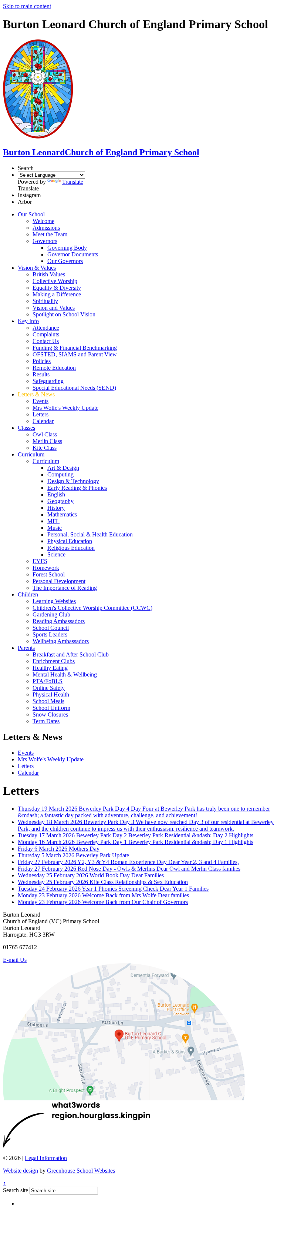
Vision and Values (54, 308)
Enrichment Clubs (54, 661)
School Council (51, 628)
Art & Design (63, 468)
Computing (60, 474)
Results (41, 374)
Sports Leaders (50, 634)
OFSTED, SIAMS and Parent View (75, 354)
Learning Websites (54, 601)
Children (28, 594)
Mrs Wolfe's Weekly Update (65, 408)
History (56, 508)
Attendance (46, 328)
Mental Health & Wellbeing (65, 674)
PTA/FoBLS (47, 681)
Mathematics (62, 514)
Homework (46, 568)
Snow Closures (50, 714)
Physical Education (69, 541)
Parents (26, 648)
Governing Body (67, 248)
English (56, 494)
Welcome (43, 221)
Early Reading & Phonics (77, 488)
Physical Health (51, 694)
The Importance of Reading (65, 588)
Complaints (46, 334)
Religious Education (71, 548)
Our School (31, 214)
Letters (40, 414)
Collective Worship (55, 281)
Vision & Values (37, 268)
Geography (60, 501)
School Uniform (51, 708)
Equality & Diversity (57, 288)
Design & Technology (73, 481)
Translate (72, 182)
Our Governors (65, 261)
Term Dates (46, 721)
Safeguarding (48, 381)
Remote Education (54, 368)
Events (40, 401)
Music (54, 528)
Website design (20, 1170)
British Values (49, 274)
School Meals (48, 701)
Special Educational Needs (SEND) (74, 388)
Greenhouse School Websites (81, 1170)
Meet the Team (50, 234)
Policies (42, 361)
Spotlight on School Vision (64, 314)
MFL (53, 521)
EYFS (40, 561)
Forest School (49, 574)
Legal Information (46, 1158)
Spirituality (45, 301)
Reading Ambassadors (59, 621)
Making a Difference (57, 294)
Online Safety (49, 688)
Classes (26, 428)
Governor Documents (72, 254)
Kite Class (45, 448)
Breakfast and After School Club (71, 654)
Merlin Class (47, 441)
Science (56, 554)
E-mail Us (15, 960)
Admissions (46, 228)
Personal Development (59, 581)
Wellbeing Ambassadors (61, 641)
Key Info (28, 321)
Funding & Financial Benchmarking (75, 348)
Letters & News (36, 394)
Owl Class (45, 434)
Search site (15, 1190)
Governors (45, 241)
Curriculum (31, 454)
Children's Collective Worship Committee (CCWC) (92, 608)
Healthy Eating (50, 668)
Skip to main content (27, 6)
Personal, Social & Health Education (90, 534)
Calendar (43, 421)
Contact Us (46, 341)
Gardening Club (51, 614)
